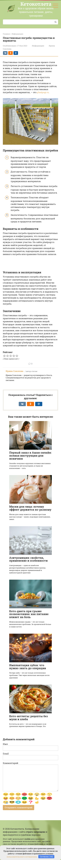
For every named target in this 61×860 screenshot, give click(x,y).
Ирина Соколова (14, 371)
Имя (5, 744)
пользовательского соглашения (22, 856)
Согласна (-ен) (46, 856)
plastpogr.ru (43, 92)
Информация (38, 46)
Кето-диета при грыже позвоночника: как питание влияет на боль (29, 614)
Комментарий (10, 763)
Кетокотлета (35, 4)
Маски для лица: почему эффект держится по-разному (30, 508)
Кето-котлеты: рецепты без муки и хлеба (28, 717)
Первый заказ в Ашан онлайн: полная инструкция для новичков (30, 455)
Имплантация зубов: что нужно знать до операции (27, 666)
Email (6, 753)
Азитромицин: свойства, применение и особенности (28, 559)
